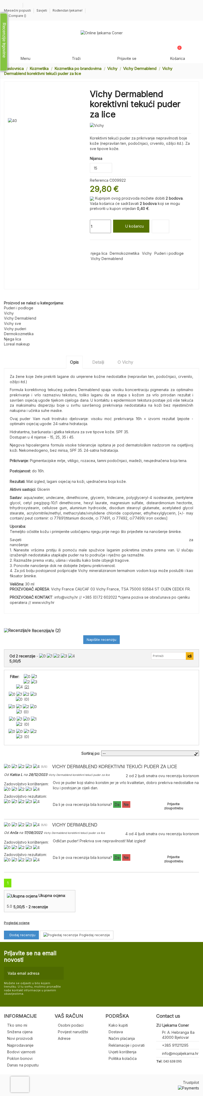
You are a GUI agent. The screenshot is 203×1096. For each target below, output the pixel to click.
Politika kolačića (123, 1058)
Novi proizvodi (20, 1038)
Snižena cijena (20, 1032)
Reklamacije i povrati (127, 1045)
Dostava (116, 1032)
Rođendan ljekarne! (67, 10)
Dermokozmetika (124, 253)
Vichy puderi (15, 328)
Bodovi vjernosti (21, 1052)
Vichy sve (12, 323)
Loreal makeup (17, 344)
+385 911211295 (175, 1045)
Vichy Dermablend (107, 258)
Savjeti (42, 10)
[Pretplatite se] (58, 973)
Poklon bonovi (20, 1058)
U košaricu (134, 226)
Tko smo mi (17, 1025)
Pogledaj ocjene (17, 923)
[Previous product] (192, 71)
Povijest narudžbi (73, 1032)
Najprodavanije (20, 1045)
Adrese (64, 1038)
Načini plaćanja (122, 1038)
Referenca (99, 180)
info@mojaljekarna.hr (180, 1053)
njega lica (99, 253)
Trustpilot (191, 1082)
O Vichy (125, 362)
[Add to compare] (160, 226)
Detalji (98, 362)
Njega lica (12, 339)
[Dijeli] (92, 246)
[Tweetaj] (98, 246)
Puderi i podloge (169, 253)
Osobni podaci (71, 1025)
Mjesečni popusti (18, 10)
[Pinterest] (104, 246)
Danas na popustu (23, 1065)
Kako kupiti (118, 1025)
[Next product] (197, 71)
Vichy (147, 253)
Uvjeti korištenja (122, 1052)
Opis (74, 362)
